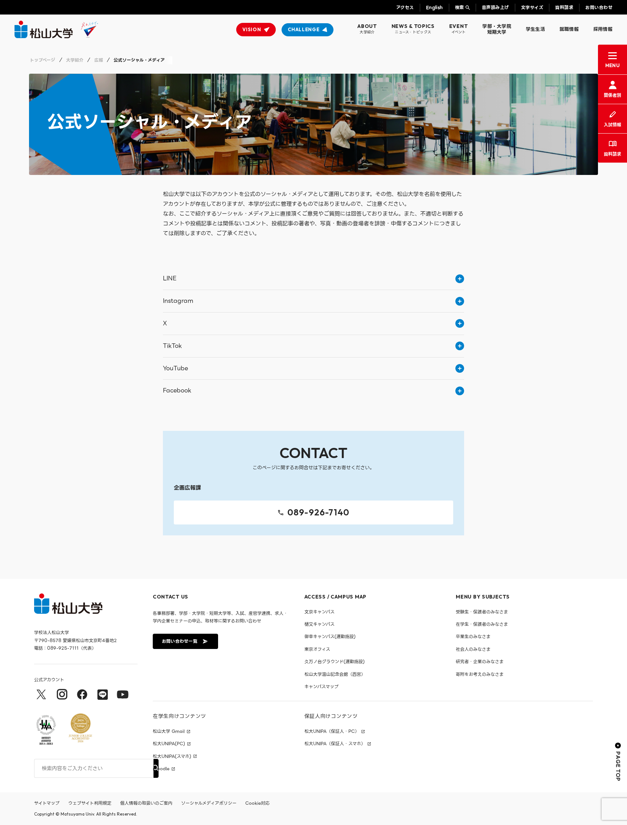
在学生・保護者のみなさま (482, 624)
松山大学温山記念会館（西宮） (334, 674)
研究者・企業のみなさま (480, 661)
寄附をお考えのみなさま (480, 674)
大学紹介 (74, 60)
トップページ (42, 60)
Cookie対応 (257, 803)
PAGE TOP (618, 766)
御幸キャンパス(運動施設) (330, 636)
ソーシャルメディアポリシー (209, 803)
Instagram (178, 300)
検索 (459, 7)
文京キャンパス (319, 611)
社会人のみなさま (473, 649)
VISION (251, 29)
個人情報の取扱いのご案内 (146, 803)
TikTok (172, 345)
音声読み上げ (495, 7)
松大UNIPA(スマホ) (172, 756)
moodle (161, 768)
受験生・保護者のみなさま (482, 611)
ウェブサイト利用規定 (89, 803)
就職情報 (569, 29)
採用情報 (602, 29)
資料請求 (564, 7)
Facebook (177, 390)
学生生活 (535, 29)
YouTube (175, 368)
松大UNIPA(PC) (169, 743)
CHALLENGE (303, 29)
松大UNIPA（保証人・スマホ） (334, 743)
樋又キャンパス (319, 624)
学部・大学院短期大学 (496, 29)
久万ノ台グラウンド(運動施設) (334, 661)
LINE (169, 278)
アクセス (405, 7)
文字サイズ (532, 7)
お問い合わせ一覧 (179, 641)
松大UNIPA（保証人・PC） (331, 731)
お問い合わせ (598, 7)
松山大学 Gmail (169, 731)
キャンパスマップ (321, 686)
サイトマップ (47, 803)
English (434, 7)
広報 (98, 60)
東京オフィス (317, 649)
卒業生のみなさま (473, 636)
